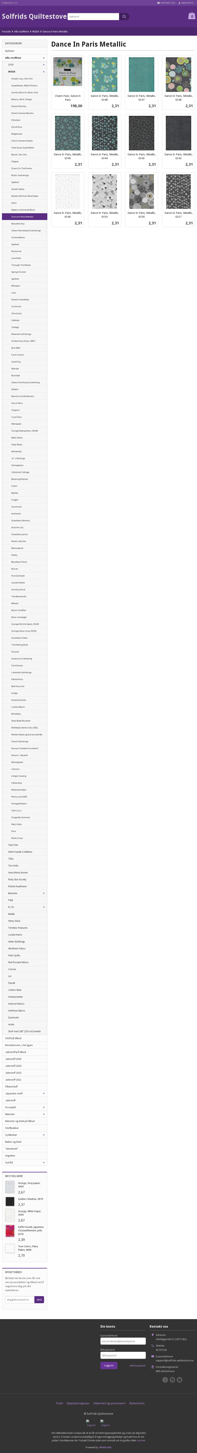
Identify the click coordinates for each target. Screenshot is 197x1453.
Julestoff (10, 1100)
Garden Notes (18, 582)
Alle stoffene (13, 57)
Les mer (141, 1440)
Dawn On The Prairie (21, 168)
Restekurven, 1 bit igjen (19, 1045)
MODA (11, 71)
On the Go (16, 306)
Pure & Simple (18, 575)
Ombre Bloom (18, 237)
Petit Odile (16, 824)
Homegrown (17, 465)
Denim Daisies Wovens (22, 113)
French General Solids (22, 140)
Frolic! (14, 485)
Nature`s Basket (19, 755)
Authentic (16, 513)
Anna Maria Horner (18, 872)
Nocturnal (16, 251)
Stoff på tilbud (13, 1038)
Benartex (12, 893)
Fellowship (16, 782)
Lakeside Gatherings (21, 672)
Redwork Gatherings (21, 334)
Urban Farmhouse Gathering (25, 382)
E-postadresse (109, 1335)
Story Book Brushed (20, 720)
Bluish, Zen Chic (19, 154)
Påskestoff (11, 1086)
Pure (13, 831)
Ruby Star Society (17, 879)
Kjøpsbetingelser (78, 1403)
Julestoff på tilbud (15, 1052)
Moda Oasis (17, 838)
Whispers (15, 285)
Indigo (14, 693)
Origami (15, 410)
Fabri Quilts (14, 955)
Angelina (10, 1155)
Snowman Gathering (21, 658)
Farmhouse (17, 665)
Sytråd (9, 1162)
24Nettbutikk (104, 1447)
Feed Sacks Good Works (22, 147)
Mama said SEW (19, 796)
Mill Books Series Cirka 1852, (24, 727)
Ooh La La (16, 810)
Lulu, (13, 292)
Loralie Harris (15, 934)
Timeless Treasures (17, 927)
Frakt (59, 1403)
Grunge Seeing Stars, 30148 (24, 430)
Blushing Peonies (19, 479)
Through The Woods (21, 265)
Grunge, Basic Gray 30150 (23, 630)
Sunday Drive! (18, 589)
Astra (14, 202)
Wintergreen (17, 762)
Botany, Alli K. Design (21, 99)
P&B (10, 900)
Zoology (15, 327)
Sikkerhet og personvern (109, 1403)
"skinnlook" (11, 1148)
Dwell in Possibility (20, 299)
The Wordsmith (18, 596)
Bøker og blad (13, 1141)
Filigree (14, 161)
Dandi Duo (16, 126)
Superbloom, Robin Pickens (24, 85)
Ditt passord (107, 1349)
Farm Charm (17, 354)
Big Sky (14, 492)
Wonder (15, 368)
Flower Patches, (19, 106)
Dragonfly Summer (20, 817)
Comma (15, 769)
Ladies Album (18, 706)
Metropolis (16, 423)
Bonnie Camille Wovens (22, 396)
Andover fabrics (16, 1003)
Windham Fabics (16, 948)
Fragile (14, 499)
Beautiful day (18, 223)
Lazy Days (16, 416)
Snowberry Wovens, (20, 520)
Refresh (14, 603)
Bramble (15, 375)
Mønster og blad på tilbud (20, 1121)
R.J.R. (11, 907)
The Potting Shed (19, 644)
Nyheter (9, 51)
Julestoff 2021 (13, 1079)
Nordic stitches (18, 541)
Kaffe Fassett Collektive (20, 851)
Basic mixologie (19, 617)
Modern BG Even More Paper (24, 195)
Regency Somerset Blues (23, 209)
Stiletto (14, 389)
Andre (11, 1024)
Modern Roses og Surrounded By (26, 734)
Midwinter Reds (18, 789)
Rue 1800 (15, 347)
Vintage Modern (19, 803)
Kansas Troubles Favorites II (24, 748)
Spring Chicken (18, 271)
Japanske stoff (13, 1093)
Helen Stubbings (16, 941)
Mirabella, (16, 713)
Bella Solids (17, 437)
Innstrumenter (15, 996)
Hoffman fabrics (16, 1010)
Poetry (14, 555)
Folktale (15, 320)
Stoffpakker (12, 1128)
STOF (11, 64)
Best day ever (17, 686)
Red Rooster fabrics (18, 962)
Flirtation (15, 120)
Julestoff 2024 (13, 1066)
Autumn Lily (17, 527)
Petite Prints (17, 679)
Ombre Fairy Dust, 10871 (23, 340)
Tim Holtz (13, 865)
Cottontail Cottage (20, 472)
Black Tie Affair (18, 610)
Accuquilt (10, 1107)
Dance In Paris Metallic (23, 216)
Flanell (11, 983)
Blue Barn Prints (19, 561)
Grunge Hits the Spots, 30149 (25, 624)
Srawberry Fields (19, 637)
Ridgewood (16, 133)
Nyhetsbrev (136, 1403)
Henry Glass (14, 921)
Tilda (10, 858)
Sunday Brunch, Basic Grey (24, 92)
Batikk (11, 914)
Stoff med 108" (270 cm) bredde (24, 1031)
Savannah (16, 506)
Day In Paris (17, 403)
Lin (9, 976)
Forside (6, 31)
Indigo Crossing (18, 775)
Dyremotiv (13, 1017)
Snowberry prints (19, 534)
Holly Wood (16, 444)
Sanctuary (16, 313)
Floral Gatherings (19, 741)
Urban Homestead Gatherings (26, 230)
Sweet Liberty (17, 189)
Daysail (15, 651)
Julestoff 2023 (13, 1072)
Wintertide (16, 451)
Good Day (16, 361)
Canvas (12, 969)
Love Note (16, 258)
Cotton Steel (14, 990)
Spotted (15, 182)
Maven (14, 568)
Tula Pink (13, 845)
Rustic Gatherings (20, 175)
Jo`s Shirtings (18, 458)
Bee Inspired (17, 548)
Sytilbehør (11, 1135)
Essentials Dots (18, 699)
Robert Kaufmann (17, 886)
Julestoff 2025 (13, 1059)
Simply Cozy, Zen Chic (22, 78)
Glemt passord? (138, 1365)
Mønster (10, 1114)
